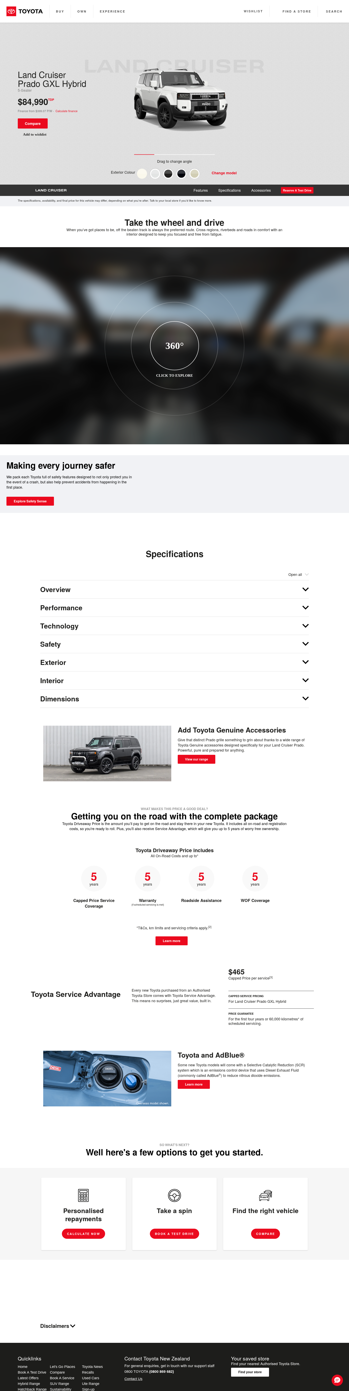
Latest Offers (28, 1378)
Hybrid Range (29, 1384)
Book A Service (62, 1378)
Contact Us (133, 1379)
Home (22, 1367)
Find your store (250, 1372)
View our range (196, 759)
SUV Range (59, 1384)
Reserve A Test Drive (297, 190)
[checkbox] (142, 174)
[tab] (174, 589)
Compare (33, 123)
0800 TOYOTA (149, 1372)
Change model (224, 173)
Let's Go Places (62, 1367)
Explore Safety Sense (30, 501)
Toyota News (92, 1367)
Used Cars (90, 1378)
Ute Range (90, 1384)
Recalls (88, 1372)
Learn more (171, 940)
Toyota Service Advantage (76, 994)
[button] (337, 1380)
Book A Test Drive (32, 1372)
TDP (51, 99)
